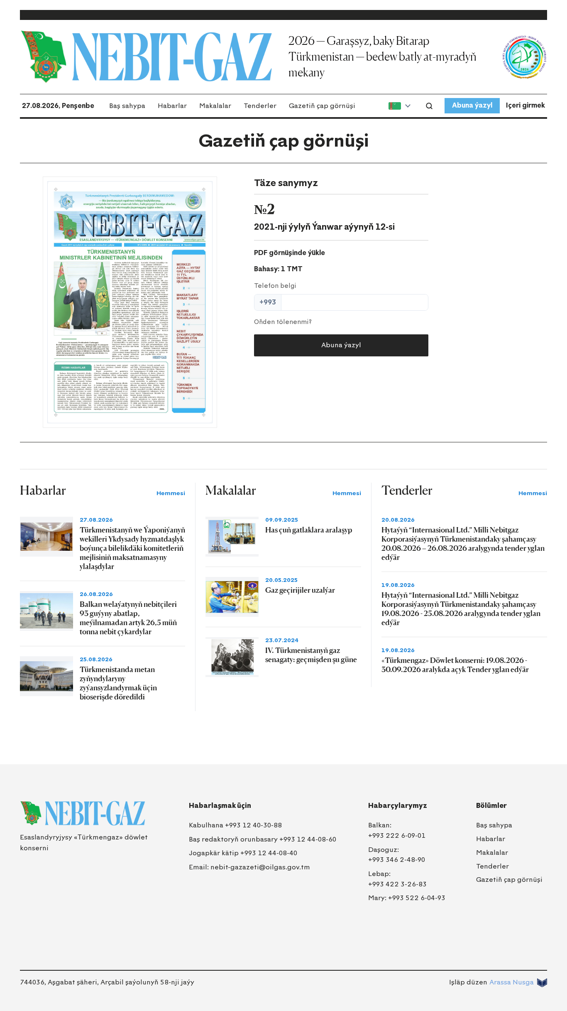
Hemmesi (170, 493)
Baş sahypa (127, 106)
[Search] (429, 106)
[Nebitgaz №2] (130, 302)
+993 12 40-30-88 (253, 825)
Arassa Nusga (511, 982)
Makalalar (215, 106)
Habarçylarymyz (397, 806)
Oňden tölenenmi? (283, 322)
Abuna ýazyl (472, 105)
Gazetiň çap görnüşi (322, 106)
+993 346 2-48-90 (396, 860)
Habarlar (172, 106)
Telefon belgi (275, 286)
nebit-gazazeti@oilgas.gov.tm (260, 867)
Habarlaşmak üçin (220, 806)
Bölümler (491, 806)
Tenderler (260, 106)
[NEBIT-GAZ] (82, 813)
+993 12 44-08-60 (307, 839)
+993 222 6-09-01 (396, 835)
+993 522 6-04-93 (416, 898)
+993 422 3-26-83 (397, 884)
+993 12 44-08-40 (268, 853)
